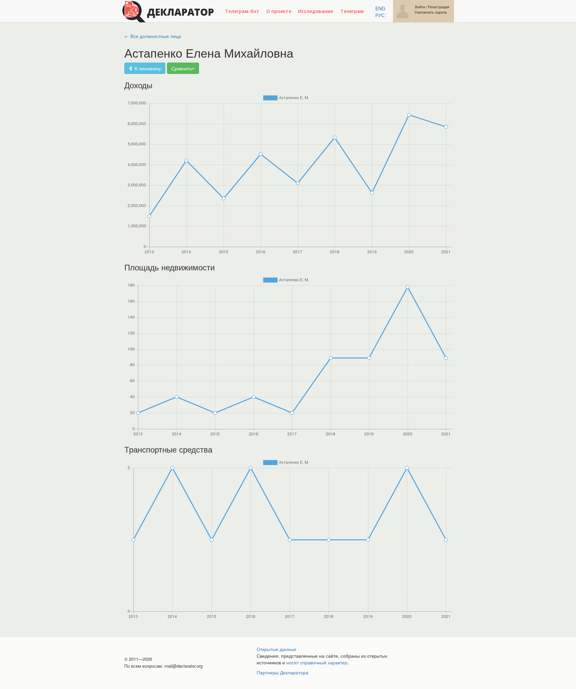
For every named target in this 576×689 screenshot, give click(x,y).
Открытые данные (276, 649)
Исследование (315, 11)
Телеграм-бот (242, 11)
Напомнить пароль (431, 12)
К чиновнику (147, 68)
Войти (420, 6)
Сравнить (181, 68)
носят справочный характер (316, 662)
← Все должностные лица (152, 36)
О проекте (278, 11)
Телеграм (352, 11)
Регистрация (438, 6)
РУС (380, 15)
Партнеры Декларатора (282, 672)
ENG (380, 8)
